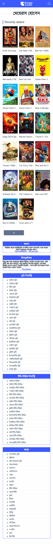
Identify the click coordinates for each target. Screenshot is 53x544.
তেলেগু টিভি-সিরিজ (16, 405)
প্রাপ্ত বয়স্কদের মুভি (15, 461)
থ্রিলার (11, 499)
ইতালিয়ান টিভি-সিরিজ (17, 422)
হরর (10, 533)
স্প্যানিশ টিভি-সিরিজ (16, 391)
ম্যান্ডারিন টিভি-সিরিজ (16, 439)
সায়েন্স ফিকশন (14, 526)
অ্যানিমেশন (13, 471)
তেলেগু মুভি (13, 294)
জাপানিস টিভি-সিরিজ (16, 398)
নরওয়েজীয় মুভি (15, 366)
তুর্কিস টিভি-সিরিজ (15, 408)
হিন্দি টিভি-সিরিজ (15, 394)
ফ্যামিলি (12, 505)
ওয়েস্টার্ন (12, 478)
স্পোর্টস (11, 529)
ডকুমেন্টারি (13, 492)
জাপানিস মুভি (14, 314)
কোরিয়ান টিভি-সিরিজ (16, 388)
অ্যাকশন (12, 468)
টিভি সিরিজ (13, 488)
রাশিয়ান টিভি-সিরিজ (16, 425)
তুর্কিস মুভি (13, 352)
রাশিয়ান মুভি (13, 338)
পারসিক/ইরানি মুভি (16, 359)
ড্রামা (10, 495)
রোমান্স (11, 519)
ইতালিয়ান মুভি (14, 342)
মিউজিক (12, 516)
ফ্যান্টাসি (12, 502)
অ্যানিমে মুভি (13, 283)
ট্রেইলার (11, 457)
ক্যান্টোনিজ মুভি (14, 328)
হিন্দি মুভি (12, 287)
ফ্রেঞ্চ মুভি (12, 318)
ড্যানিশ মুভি (13, 345)
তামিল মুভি (13, 290)
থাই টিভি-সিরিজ (15, 432)
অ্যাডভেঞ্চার (13, 464)
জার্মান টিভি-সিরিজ (15, 418)
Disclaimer (26, 269)
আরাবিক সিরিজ (14, 412)
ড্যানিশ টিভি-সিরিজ (16, 429)
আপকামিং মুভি (14, 454)
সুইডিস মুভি (13, 335)
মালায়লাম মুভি (14, 297)
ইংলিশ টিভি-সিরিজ (15, 384)
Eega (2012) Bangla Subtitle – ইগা (17, 137)
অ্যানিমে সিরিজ (14, 381)
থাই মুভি (12, 321)
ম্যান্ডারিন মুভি (14, 325)
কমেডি (11, 481)
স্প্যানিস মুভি (13, 307)
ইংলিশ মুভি (13, 280)
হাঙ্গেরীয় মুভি (13, 349)
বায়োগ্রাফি (12, 509)
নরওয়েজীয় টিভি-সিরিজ (17, 442)
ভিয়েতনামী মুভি (14, 362)
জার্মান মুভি (13, 331)
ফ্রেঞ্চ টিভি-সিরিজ (15, 436)
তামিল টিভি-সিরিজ (15, 401)
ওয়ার (11, 475)
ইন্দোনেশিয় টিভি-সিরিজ (17, 415)
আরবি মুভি (13, 369)
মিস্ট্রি (11, 512)
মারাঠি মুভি (13, 304)
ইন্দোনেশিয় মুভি (15, 355)
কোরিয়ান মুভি (14, 311)
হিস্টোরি (12, 536)
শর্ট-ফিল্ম (12, 523)
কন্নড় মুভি (12, 301)
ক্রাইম (11, 485)
